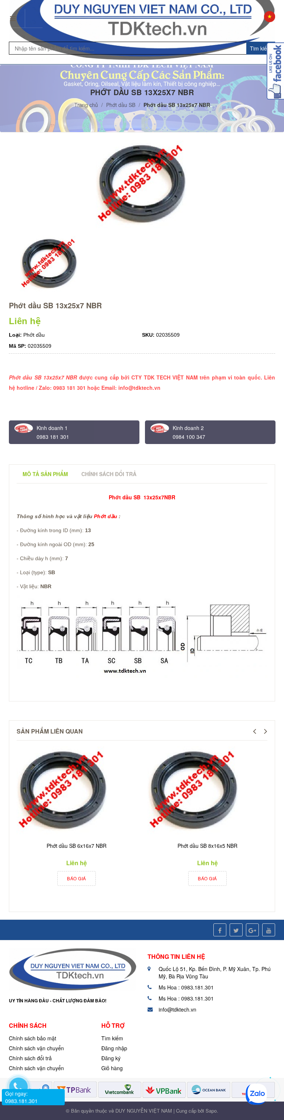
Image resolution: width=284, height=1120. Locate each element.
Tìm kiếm (112, 1038)
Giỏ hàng (112, 1068)
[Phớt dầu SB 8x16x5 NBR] (194, 791)
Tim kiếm (260, 48)
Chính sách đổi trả (30, 1058)
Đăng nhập (114, 1048)
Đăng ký (111, 1058)
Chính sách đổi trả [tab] (108, 474)
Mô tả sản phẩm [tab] (45, 474)
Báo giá (76, 878)
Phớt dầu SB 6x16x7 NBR (76, 845)
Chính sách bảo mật (32, 1038)
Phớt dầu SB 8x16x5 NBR (207, 845)
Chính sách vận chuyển (36, 1048)
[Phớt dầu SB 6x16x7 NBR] (63, 791)
